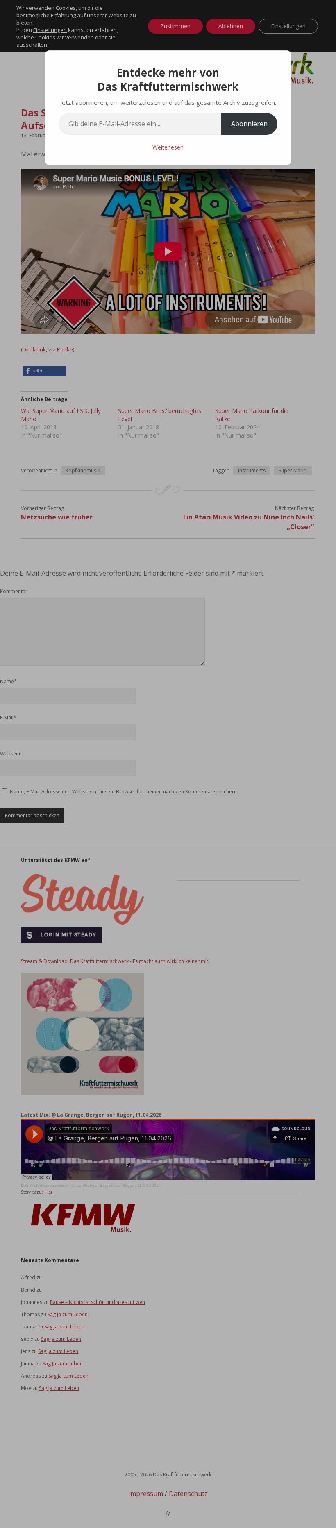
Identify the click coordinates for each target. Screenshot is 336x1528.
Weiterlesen (168, 147)
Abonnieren (249, 123)
